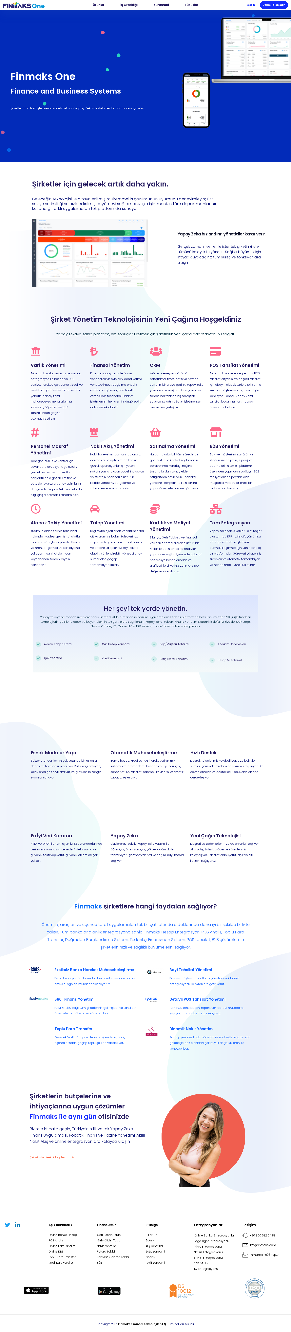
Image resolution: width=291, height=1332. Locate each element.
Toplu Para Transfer (62, 1257)
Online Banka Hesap (62, 1235)
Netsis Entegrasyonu (208, 1252)
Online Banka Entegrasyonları (214, 1235)
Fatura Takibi (106, 1252)
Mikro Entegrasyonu (208, 1247)
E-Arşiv (150, 1240)
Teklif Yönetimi (155, 1263)
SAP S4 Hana (202, 1263)
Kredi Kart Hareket (60, 1263)
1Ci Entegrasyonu (206, 1269)
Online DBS (56, 1252)
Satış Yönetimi (155, 1252)
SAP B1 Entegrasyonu (208, 1258)
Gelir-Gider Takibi (109, 1240)
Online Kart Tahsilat (61, 1246)
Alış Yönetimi (154, 1246)
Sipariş (150, 1257)
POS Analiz (55, 1240)
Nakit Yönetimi (107, 1246)
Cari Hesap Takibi (109, 1235)
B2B (99, 1263)
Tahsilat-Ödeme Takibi (113, 1257)
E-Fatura (151, 1235)
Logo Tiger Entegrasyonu (211, 1241)
